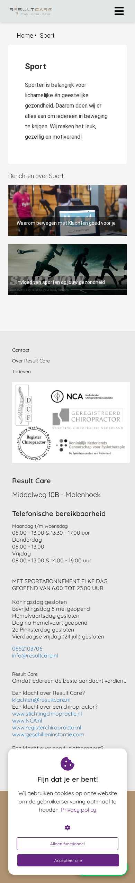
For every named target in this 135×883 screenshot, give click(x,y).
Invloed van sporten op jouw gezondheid (57, 247)
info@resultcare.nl (35, 655)
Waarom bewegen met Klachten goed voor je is (65, 188)
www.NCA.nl (27, 720)
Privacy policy (78, 809)
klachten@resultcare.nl (41, 699)
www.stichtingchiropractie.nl (47, 713)
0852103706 (27, 648)
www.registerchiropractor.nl (46, 727)
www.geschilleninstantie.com (48, 734)
